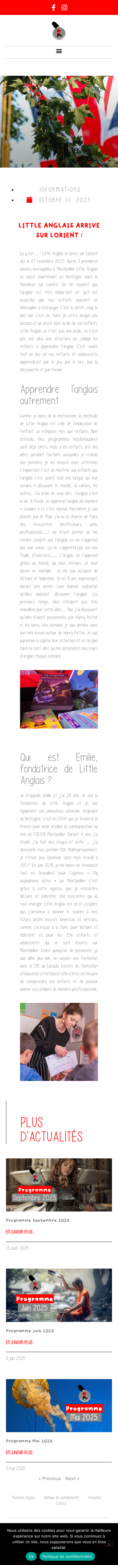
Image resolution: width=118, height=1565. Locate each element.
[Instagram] (64, 7)
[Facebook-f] (53, 7)
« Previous (49, 1478)
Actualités (94, 1497)
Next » (72, 1478)
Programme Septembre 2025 (37, 1220)
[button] (59, 51)
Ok (31, 1556)
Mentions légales (23, 1497)
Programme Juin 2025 (30, 1331)
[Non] (109, 1543)
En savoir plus (19, 1231)
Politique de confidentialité (61, 1497)
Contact (61, 1503)
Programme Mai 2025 (29, 1441)
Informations (60, 189)
